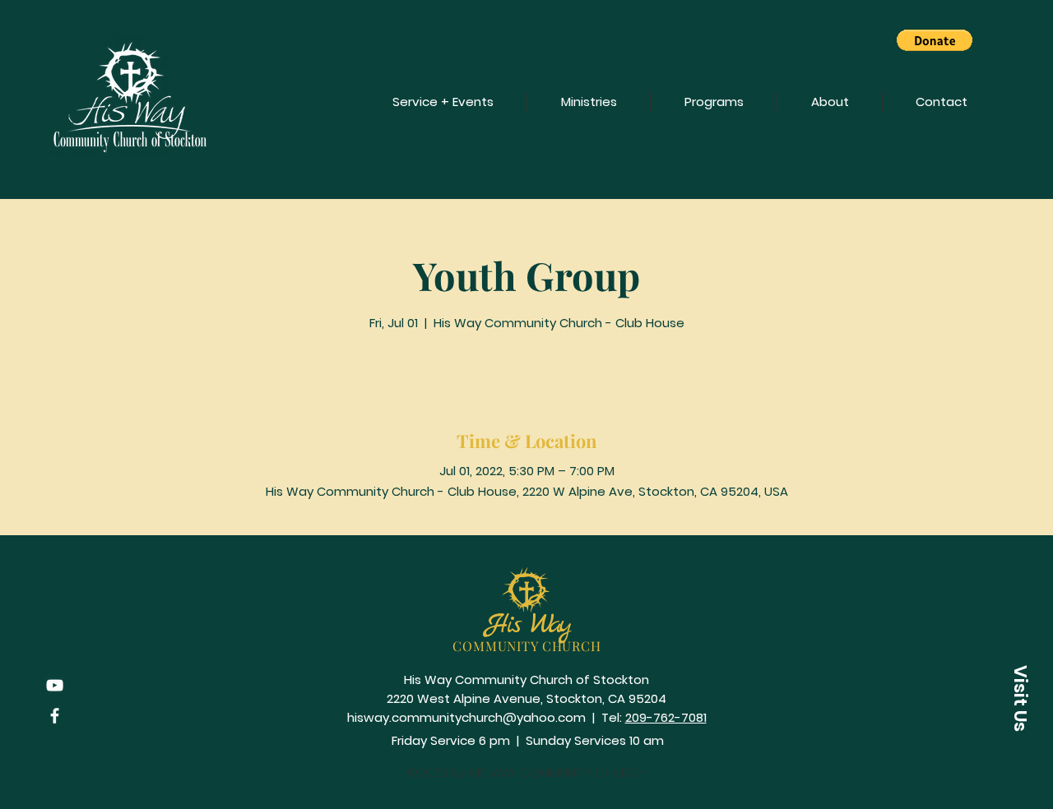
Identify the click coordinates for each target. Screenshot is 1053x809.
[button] (934, 40)
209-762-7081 (666, 717)
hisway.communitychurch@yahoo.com (466, 717)
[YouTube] (54, 685)
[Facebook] (54, 715)
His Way (527, 625)
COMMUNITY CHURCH (526, 645)
